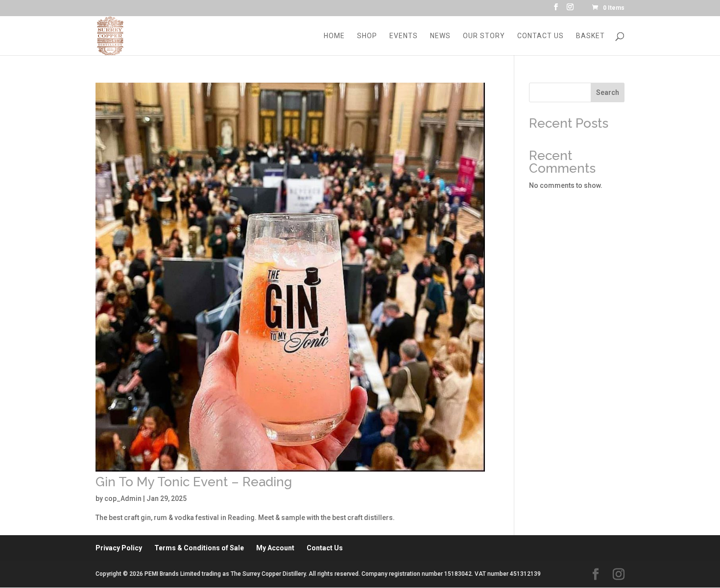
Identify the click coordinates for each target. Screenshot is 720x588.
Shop (367, 36)
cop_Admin (123, 498)
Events (403, 36)
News (440, 36)
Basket (590, 36)
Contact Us (540, 36)
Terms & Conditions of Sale (199, 548)
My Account (275, 548)
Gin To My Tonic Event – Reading (194, 482)
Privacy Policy (119, 548)
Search (607, 92)
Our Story (484, 36)
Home (334, 36)
